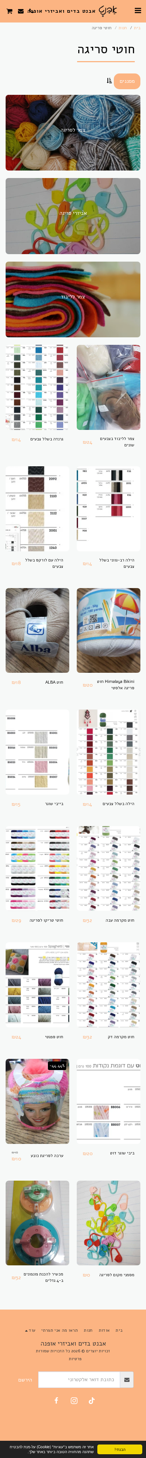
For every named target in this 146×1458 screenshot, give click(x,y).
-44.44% (57, 1066)
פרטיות (75, 1359)
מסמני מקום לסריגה (116, 1275)
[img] (108, 387)
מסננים (127, 81)
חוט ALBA (54, 682)
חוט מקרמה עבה (120, 920)
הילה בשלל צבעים (118, 804)
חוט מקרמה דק (121, 1037)
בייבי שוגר (54, 804)
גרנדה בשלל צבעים (46, 439)
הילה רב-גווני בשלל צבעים (116, 563)
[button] (137, 10)
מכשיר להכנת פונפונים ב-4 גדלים (43, 1277)
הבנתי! (120, 1449)
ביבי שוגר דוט (122, 1153)
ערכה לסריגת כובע (47, 1156)
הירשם (25, 1379)
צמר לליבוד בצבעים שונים (117, 442)
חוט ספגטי (54, 1037)
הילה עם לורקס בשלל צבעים (44, 563)
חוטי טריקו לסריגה (46, 920)
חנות (123, 28)
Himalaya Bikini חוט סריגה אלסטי (115, 685)
